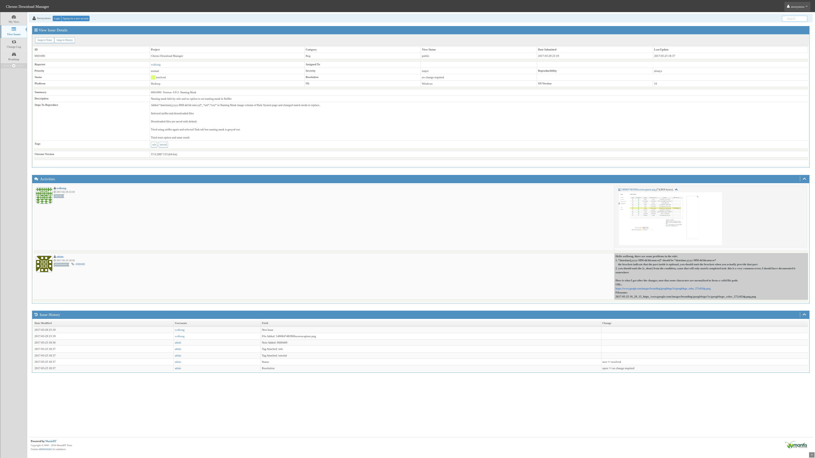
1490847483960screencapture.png (638, 189)
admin (59, 256)
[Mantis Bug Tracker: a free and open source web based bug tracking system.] (796, 444)
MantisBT (50, 441)
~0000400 (79, 264)
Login (57, 18)
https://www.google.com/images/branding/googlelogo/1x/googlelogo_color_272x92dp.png (663, 288)
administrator (45, 449)
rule (154, 144)
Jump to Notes (44, 40)
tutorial (163, 144)
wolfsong (155, 64)
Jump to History (64, 40)
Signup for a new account (75, 18)
